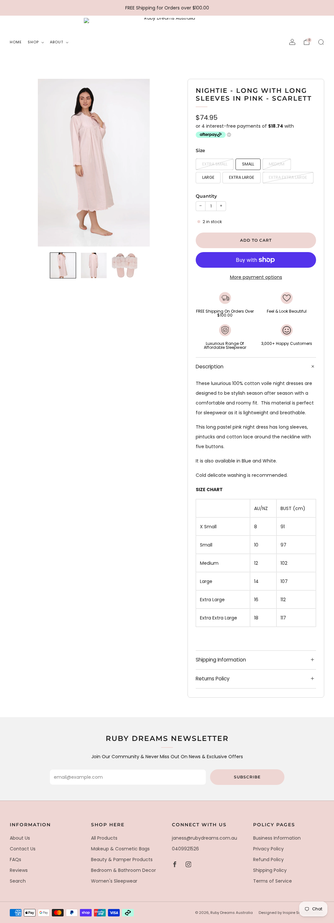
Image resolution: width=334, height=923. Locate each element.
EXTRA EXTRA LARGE (288, 177)
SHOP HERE (108, 825)
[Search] (321, 42)
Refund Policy (268, 859)
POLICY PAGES (274, 825)
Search (18, 881)
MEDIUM (276, 164)
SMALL (248, 164)
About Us (20, 838)
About (56, 42)
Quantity (206, 196)
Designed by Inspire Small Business (291, 912)
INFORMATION (30, 825)
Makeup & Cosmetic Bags (120, 848)
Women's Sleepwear (114, 881)
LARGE (208, 177)
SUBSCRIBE (247, 776)
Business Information (277, 838)
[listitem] (167, 8)
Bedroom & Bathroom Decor (123, 870)
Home (16, 42)
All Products (104, 838)
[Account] (292, 42)
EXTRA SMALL (214, 164)
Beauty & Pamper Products (122, 859)
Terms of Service (272, 881)
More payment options (256, 277)
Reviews (19, 870)
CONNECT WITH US (199, 825)
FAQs (15, 859)
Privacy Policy (268, 848)
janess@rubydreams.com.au (204, 838)
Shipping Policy (270, 870)
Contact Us (23, 848)
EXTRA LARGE (241, 177)
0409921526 (185, 848)
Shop (33, 42)
